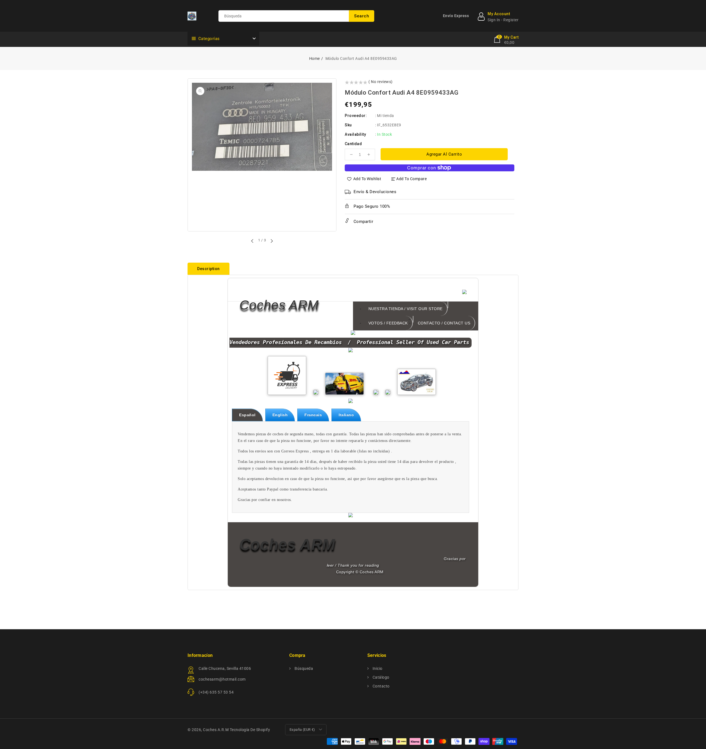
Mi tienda (385, 115)
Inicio (377, 668)
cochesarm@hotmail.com (222, 679)
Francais (313, 415)
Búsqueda (303, 668)
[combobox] (296, 16)
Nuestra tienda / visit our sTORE (405, 308)
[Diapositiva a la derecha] (271, 241)
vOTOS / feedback (388, 323)
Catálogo (380, 677)
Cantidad (353, 144)
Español (247, 415)
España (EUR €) (302, 729)
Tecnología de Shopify (250, 729)
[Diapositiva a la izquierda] (252, 241)
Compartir (362, 221)
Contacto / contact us (444, 323)
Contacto (380, 686)
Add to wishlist (367, 179)
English (280, 415)
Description (208, 268)
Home (314, 58)
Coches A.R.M (216, 729)
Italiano (346, 415)
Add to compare (411, 179)
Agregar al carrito (444, 154)
